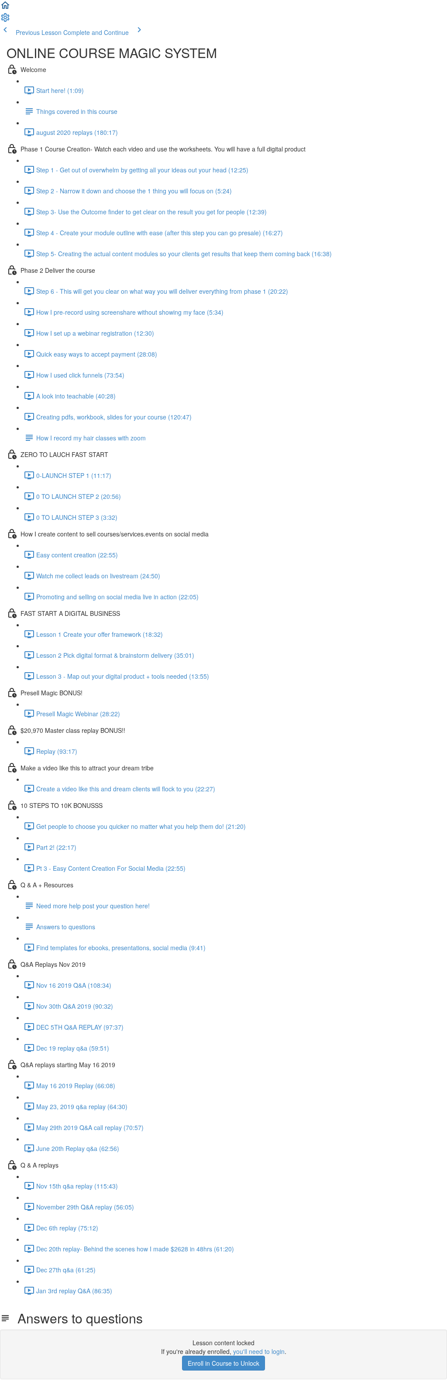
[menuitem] (5, 20)
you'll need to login (259, 1351)
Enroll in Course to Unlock (223, 1363)
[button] (5, 7)
